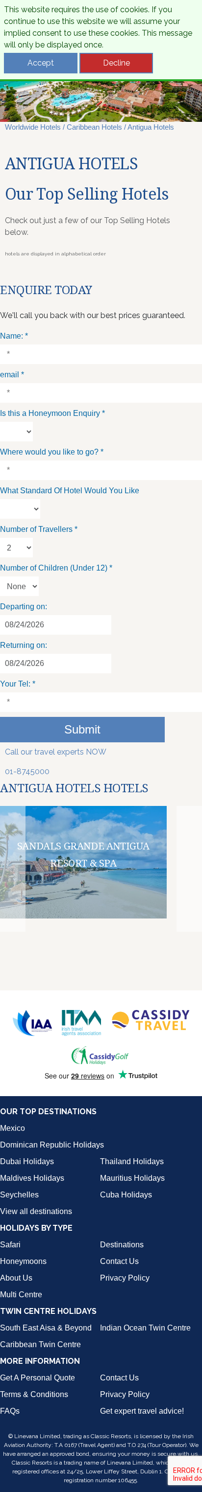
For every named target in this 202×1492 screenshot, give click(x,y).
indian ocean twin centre (145, 1328)
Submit (82, 729)
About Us (16, 1278)
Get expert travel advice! (142, 1411)
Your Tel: (17, 684)
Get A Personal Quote (37, 1378)
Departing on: (23, 606)
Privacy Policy (125, 1278)
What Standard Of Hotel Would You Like (69, 490)
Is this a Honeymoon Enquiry (52, 413)
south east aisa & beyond (46, 1328)
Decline (116, 63)
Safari (10, 1244)
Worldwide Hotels (33, 127)
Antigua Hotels (150, 127)
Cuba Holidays (126, 1195)
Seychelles (19, 1195)
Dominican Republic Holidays (52, 1145)
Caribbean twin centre (40, 1344)
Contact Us (119, 1261)
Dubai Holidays (27, 1161)
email (12, 374)
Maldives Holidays (32, 1178)
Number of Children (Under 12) (56, 568)
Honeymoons (23, 1261)
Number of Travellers (38, 529)
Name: (14, 336)
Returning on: (23, 645)
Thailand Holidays (132, 1161)
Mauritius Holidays (132, 1178)
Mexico (12, 1128)
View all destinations (36, 1211)
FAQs (10, 1411)
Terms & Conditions (34, 1394)
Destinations (122, 1244)
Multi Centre (21, 1294)
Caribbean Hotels (94, 127)
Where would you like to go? (51, 452)
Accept (40, 63)
